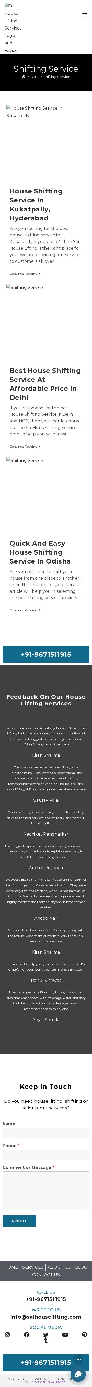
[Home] (24, 77)
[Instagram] (7, 1334)
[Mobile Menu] (84, 15)
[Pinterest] (84, 1334)
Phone (11, 1145)
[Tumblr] (46, 1340)
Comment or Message (28, 1167)
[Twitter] (46, 1334)
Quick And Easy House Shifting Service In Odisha (40, 552)
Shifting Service (56, 77)
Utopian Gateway (51, 1381)
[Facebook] (26, 1334)
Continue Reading (25, 273)
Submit (19, 1221)
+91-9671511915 (46, 1299)
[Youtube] (65, 1334)
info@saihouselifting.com (46, 1317)
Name (9, 1123)
